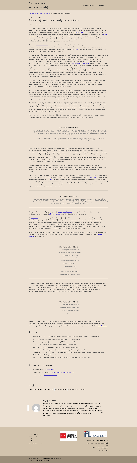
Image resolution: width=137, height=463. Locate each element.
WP (33, 460)
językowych (34, 218)
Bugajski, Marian (33, 24)
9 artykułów (47, 415)
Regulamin (31, 432)
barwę (76, 49)
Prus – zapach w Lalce (50, 375)
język (38, 13)
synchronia (42, 13)
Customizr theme (46, 460)
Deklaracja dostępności (34, 436)
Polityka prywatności (33, 434)
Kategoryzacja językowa (65, 212)
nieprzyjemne (92, 177)
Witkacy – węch (50, 369)
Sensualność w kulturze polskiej (40, 458)
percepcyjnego (78, 32)
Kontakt (30, 440)
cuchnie (50, 179)
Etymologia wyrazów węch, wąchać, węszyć (63, 372)
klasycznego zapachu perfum (80, 63)
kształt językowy (102, 326)
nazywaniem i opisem (42, 45)
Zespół (30, 438)
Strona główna (32, 13)
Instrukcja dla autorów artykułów (36, 443)
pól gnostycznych (54, 214)
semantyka (48, 13)
